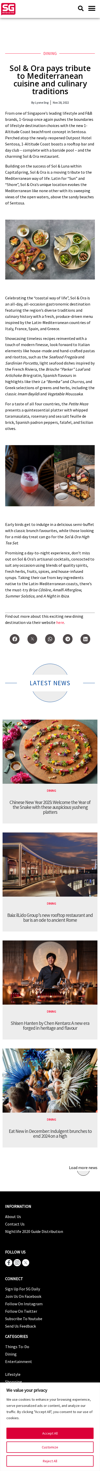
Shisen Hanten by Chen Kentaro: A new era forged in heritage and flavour (50, 1025)
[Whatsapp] (50, 639)
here (60, 622)
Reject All (50, 1461)
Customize (50, 1447)
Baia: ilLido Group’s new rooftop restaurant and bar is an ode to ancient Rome (50, 917)
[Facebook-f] (8, 1262)
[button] (91, 8)
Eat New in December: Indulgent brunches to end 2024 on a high (50, 1133)
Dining (50, 53)
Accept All (50, 1433)
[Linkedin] (85, 639)
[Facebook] (14, 639)
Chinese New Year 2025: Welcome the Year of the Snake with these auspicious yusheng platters (50, 807)
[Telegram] (68, 639)
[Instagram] (17, 1262)
